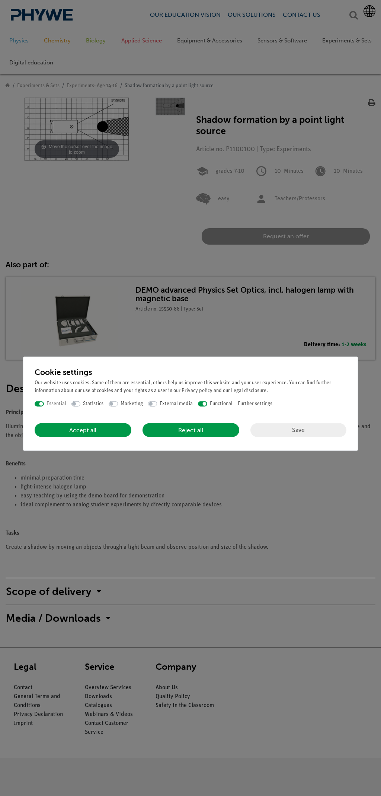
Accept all (82, 429)
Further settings (255, 404)
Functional (221, 404)
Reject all (190, 429)
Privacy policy (197, 391)
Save (298, 429)
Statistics (93, 404)
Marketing (132, 404)
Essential (56, 404)
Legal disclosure (248, 391)
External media (176, 404)
